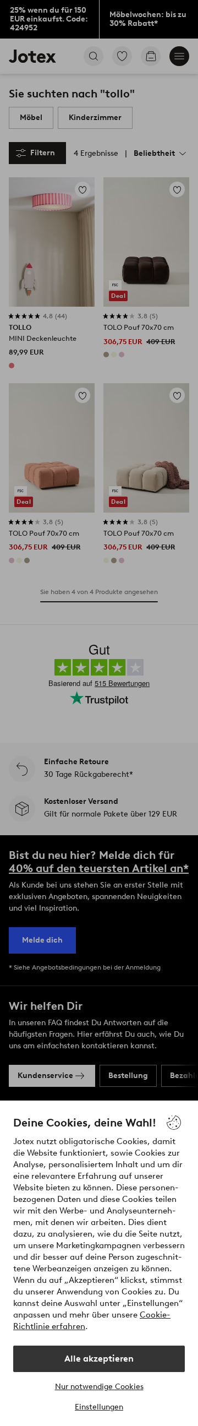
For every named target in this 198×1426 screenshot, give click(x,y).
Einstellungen (99, 1407)
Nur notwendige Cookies (99, 1386)
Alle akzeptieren (99, 1358)
